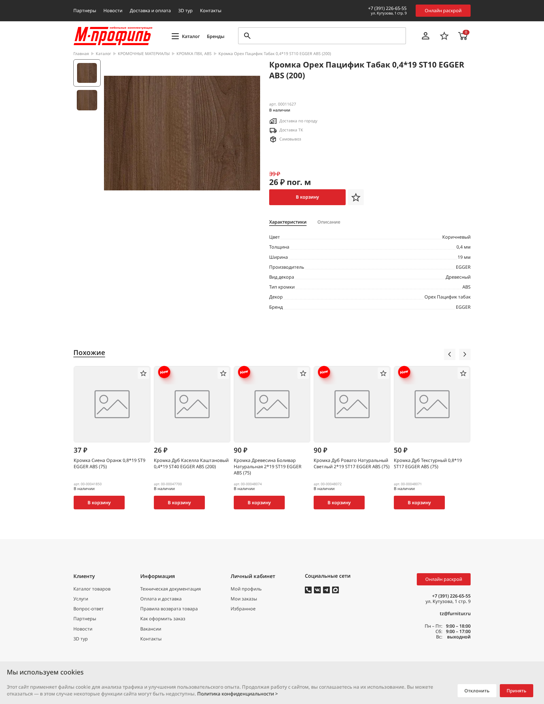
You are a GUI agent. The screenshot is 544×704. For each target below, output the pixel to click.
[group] (182, 133)
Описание (328, 222)
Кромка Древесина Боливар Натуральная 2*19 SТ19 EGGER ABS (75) (267, 466)
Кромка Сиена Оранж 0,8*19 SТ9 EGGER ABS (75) (109, 463)
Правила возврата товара (169, 608)
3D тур (185, 10)
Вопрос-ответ (88, 608)
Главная (81, 53)
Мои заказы (244, 599)
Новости (112, 10)
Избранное (243, 608)
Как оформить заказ (162, 618)
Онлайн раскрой (443, 10)
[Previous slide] (449, 354)
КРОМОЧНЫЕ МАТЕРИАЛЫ (144, 53)
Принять (516, 691)
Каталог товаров (91, 589)
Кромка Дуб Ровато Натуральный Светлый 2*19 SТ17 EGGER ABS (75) (352, 463)
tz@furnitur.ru (455, 613)
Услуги (80, 599)
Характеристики (288, 222)
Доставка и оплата (150, 10)
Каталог (103, 53)
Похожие (89, 352)
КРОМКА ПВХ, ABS (194, 53)
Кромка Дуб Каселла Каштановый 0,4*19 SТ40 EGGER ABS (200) (191, 463)
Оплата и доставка (161, 599)
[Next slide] (465, 354)
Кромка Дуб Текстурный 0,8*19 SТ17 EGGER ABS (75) (428, 463)
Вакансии (150, 629)
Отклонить (477, 691)
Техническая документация (170, 589)
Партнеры (84, 10)
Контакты (210, 10)
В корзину (307, 197)
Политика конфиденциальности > (237, 693)
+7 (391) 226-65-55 (387, 8)
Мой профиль (246, 589)
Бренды (215, 36)
